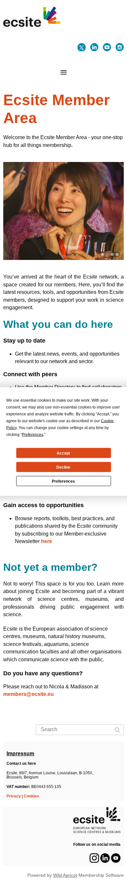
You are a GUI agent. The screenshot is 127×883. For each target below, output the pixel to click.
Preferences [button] (32, 434)
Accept (63, 453)
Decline (63, 467)
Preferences (63, 481)
